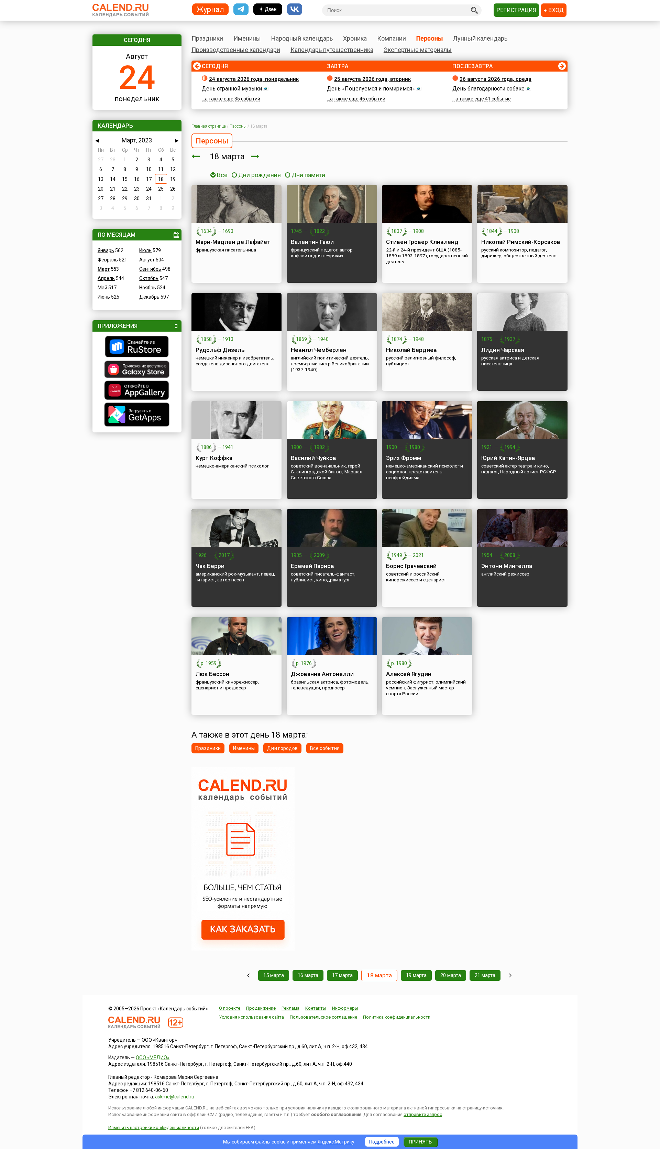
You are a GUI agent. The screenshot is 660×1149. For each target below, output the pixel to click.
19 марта (416, 975)
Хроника (355, 38)
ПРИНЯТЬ (420, 1142)
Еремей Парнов (312, 565)
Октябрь (148, 278)
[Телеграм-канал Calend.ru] (241, 9)
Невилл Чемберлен (318, 349)
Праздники (207, 38)
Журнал (210, 9)
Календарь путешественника (331, 49)
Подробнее (382, 1142)
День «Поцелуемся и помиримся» (371, 88)
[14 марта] (248, 975)
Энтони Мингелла (506, 565)
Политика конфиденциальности (396, 1017)
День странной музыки (232, 88)
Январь (106, 250)
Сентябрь (150, 269)
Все (222, 175)
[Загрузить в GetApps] (137, 415)
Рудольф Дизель (220, 349)
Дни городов (282, 748)
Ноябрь (147, 287)
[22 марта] (510, 975)
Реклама (290, 1008)
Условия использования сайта (251, 1017)
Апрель (106, 278)
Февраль (108, 259)
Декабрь (149, 297)
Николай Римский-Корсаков (520, 241)
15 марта (273, 975)
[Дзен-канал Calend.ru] (267, 9)
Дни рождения (259, 175)
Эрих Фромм (403, 457)
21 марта (485, 975)
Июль (145, 250)
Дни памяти (308, 175)
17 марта (342, 975)
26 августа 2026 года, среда (495, 79)
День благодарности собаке (488, 88)
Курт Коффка (214, 457)
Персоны (429, 38)
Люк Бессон (212, 673)
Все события (325, 748)
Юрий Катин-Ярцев (508, 457)
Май (102, 287)
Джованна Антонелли (322, 673)
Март (104, 269)
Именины (247, 38)
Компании (391, 38)
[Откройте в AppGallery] (137, 391)
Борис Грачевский (411, 565)
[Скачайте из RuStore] (137, 347)
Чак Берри (210, 565)
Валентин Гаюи (312, 241)
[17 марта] (195, 156)
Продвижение (261, 1008)
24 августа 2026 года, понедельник (254, 79)
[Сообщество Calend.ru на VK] (294, 9)
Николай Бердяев (411, 349)
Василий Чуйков (313, 457)
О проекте (229, 1008)
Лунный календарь (480, 38)
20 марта (450, 975)
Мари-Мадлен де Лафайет (233, 241)
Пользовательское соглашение (323, 1017)
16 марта (308, 975)
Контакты (315, 1008)
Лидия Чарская (502, 349)
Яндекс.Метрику (336, 1142)
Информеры (345, 1008)
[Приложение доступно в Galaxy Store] (137, 370)
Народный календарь (302, 38)
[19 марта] (255, 156)
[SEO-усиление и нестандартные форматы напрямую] (243, 949)
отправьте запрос (423, 1114)
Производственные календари (235, 49)
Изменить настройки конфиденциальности (153, 1127)
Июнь (104, 297)
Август (147, 259)
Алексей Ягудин (408, 673)
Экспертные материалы (418, 49)
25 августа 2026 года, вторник (372, 79)
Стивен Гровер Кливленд (422, 241)
